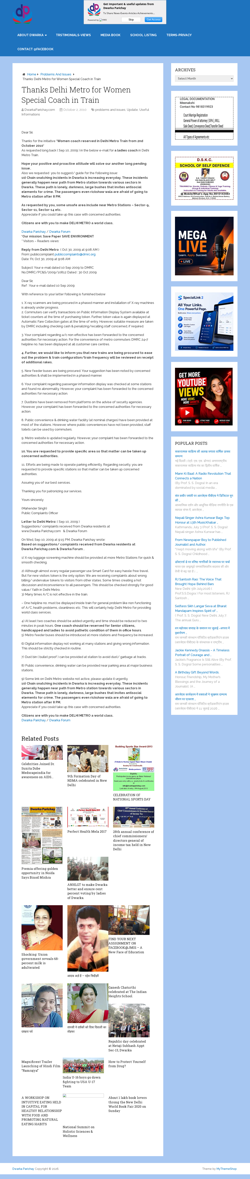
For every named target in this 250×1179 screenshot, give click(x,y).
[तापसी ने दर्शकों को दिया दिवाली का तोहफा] (88, 1003)
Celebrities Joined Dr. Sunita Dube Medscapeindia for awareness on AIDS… (38, 770)
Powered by (93, 20)
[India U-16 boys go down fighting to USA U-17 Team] (83, 1065)
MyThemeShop (227, 1168)
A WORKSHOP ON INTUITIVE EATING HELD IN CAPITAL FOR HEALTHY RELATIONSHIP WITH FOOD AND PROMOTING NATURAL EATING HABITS (41, 1111)
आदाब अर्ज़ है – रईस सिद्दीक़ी (83, 976)
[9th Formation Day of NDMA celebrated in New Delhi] (88, 758)
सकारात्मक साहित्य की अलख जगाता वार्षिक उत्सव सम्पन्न (202, 454)
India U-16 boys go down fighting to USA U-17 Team (82, 1081)
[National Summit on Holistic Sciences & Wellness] (83, 1108)
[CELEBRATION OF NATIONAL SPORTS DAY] (133, 768)
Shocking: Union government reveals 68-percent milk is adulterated (40, 961)
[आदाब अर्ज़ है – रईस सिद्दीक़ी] (88, 938)
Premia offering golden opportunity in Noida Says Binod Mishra (39, 873)
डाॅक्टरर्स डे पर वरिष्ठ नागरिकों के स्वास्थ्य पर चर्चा (202, 562)
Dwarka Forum (59, 232)
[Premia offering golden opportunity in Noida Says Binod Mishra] (42, 835)
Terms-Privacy (179, 35)
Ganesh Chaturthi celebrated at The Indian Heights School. (127, 991)
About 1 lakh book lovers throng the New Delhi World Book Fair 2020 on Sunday (127, 1104)
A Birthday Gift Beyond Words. (197, 672)
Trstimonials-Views (73, 35)
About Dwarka (30, 35)
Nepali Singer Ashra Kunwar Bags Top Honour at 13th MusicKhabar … (202, 520)
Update (132, 110)
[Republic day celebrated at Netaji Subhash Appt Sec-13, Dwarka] (129, 1020)
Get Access (154, 19)
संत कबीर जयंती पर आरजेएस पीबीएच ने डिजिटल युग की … (204, 498)
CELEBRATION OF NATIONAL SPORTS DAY (132, 797)
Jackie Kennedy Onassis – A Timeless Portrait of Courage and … (202, 652)
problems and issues (55, 74)
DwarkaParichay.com (39, 110)
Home (31, 74)
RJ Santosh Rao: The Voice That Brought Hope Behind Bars (198, 581)
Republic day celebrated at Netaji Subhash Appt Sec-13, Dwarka (127, 1045)
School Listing (143, 35)
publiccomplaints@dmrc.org (75, 254)
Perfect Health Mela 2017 (87, 831)
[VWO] (103, 20)
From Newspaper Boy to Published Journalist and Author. (200, 542)
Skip (131, 19)
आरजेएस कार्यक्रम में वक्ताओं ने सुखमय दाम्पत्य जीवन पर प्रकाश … (201, 697)
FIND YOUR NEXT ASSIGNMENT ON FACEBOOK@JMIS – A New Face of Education (126, 945)
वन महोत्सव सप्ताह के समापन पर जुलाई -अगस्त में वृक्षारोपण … (202, 630)
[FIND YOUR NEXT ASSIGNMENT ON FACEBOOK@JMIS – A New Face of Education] (129, 920)
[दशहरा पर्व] (42, 1005)
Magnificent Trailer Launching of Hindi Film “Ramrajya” (40, 1066)
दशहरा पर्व (27, 1031)
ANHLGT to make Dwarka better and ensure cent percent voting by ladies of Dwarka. (87, 891)
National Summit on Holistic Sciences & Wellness (79, 1131)
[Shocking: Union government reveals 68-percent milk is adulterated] (42, 927)
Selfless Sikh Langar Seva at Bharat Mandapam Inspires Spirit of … (201, 608)
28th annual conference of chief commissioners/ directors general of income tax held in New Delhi (133, 840)
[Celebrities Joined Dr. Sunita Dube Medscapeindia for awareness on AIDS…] (42, 752)
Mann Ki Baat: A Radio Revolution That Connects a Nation (203, 476)
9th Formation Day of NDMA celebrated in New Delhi (87, 780)
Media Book (111, 35)
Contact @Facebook (35, 49)
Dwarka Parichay (33, 232)
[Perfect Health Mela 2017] (88, 817)
